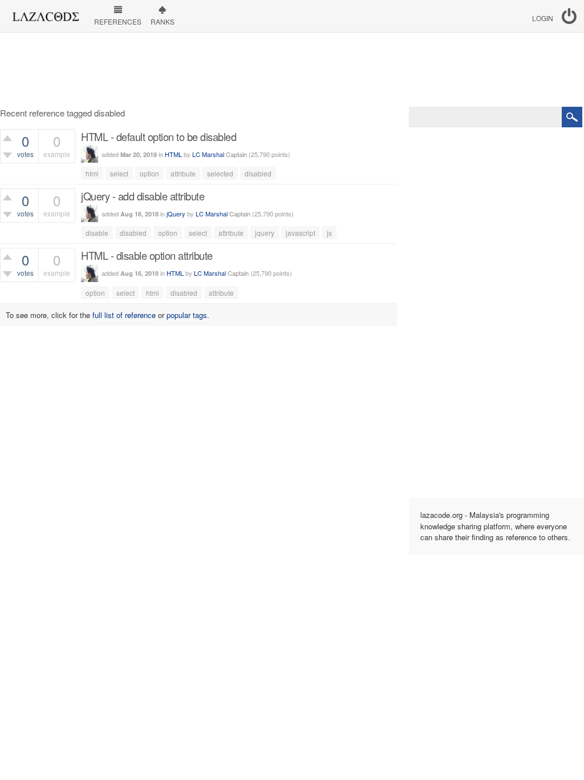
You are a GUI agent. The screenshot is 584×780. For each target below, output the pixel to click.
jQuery (176, 213)
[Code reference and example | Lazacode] (45, 14)
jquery (264, 233)
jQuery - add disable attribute (142, 195)
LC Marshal (208, 154)
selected (220, 173)
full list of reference (124, 314)
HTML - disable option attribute (147, 255)
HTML (173, 154)
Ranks (163, 21)
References (117, 21)
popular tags (187, 314)
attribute (183, 173)
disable (97, 233)
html (92, 173)
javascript (300, 233)
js (329, 233)
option (149, 173)
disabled (258, 173)
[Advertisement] (292, 69)
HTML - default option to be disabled (158, 136)
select (119, 173)
